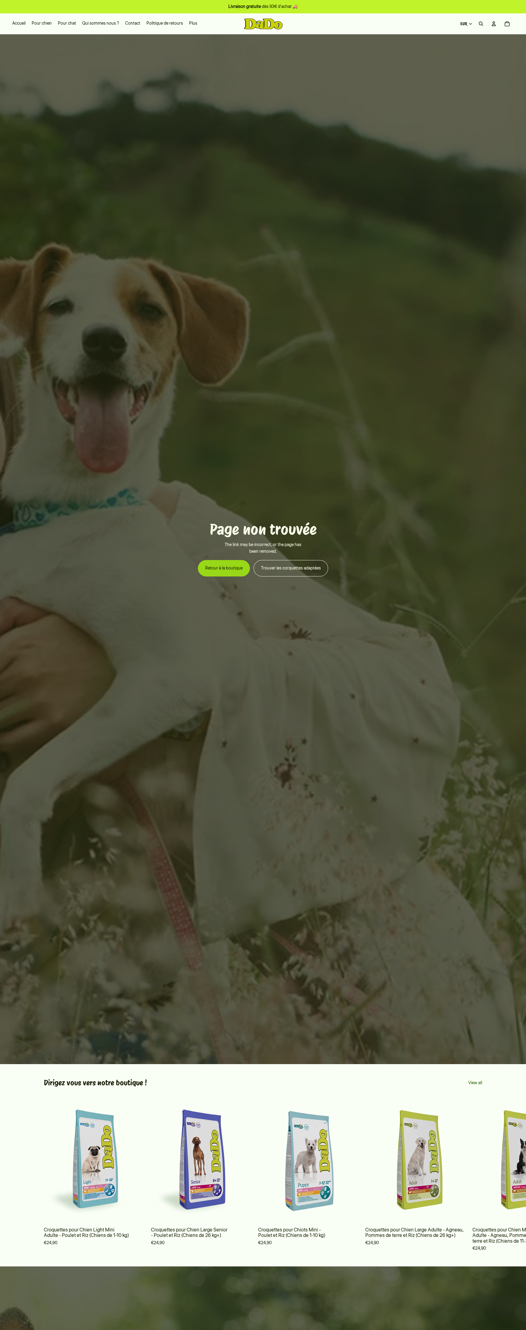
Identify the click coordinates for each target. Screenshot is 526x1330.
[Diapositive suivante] (473, 1173)
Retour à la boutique (224, 568)
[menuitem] (193, 23)
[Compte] (493, 23)
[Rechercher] (481, 23)
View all (475, 1083)
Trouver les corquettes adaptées (291, 568)
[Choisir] (136, 1214)
